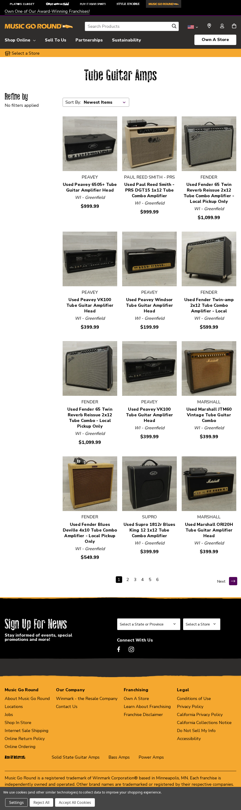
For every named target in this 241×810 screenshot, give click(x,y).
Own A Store (215, 39)
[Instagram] (131, 649)
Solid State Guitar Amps (76, 757)
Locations (14, 706)
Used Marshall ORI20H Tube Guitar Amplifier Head (209, 530)
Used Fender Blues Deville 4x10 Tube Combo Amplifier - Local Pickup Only (90, 533)
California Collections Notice (204, 722)
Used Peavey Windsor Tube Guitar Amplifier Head (149, 305)
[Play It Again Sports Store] (93, 4)
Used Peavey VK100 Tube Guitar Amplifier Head (89, 305)
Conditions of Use (194, 698)
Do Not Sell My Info (196, 730)
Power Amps (151, 757)
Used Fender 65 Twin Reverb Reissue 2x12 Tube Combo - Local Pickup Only (89, 417)
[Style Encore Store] (128, 4)
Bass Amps (119, 757)
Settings (16, 802)
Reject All (41, 802)
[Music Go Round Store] (163, 4)
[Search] (174, 27)
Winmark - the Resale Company (86, 698)
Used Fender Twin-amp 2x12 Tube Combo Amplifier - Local (209, 305)
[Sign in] (222, 26)
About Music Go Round (27, 698)
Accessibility (189, 738)
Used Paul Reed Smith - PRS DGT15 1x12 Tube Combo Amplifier (149, 190)
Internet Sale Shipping (26, 730)
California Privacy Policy (200, 714)
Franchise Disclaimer (143, 714)
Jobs (9, 714)
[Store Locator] (209, 26)
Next (221, 581)
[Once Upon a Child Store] (57, 4)
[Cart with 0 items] (234, 26)
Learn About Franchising (147, 706)
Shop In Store (18, 722)
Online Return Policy (25, 738)
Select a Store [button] (26, 53)
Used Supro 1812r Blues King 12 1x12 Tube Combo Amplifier (149, 530)
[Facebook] (118, 649)
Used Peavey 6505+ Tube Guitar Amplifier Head (90, 187)
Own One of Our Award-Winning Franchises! (47, 11)
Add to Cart (89, 144)
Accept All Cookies (75, 802)
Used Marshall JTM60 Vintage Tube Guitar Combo (209, 414)
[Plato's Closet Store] (22, 4)
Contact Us (66, 706)
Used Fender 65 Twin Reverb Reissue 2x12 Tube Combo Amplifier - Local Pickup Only (209, 193)
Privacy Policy (190, 706)
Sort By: (73, 102)
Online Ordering (20, 746)
